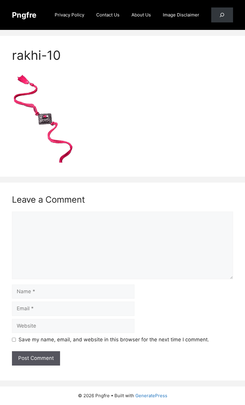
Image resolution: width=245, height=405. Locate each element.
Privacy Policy (69, 15)
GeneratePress (151, 395)
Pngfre (24, 14)
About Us (141, 15)
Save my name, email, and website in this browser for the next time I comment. (114, 340)
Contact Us (108, 15)
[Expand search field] (222, 15)
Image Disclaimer (181, 15)
